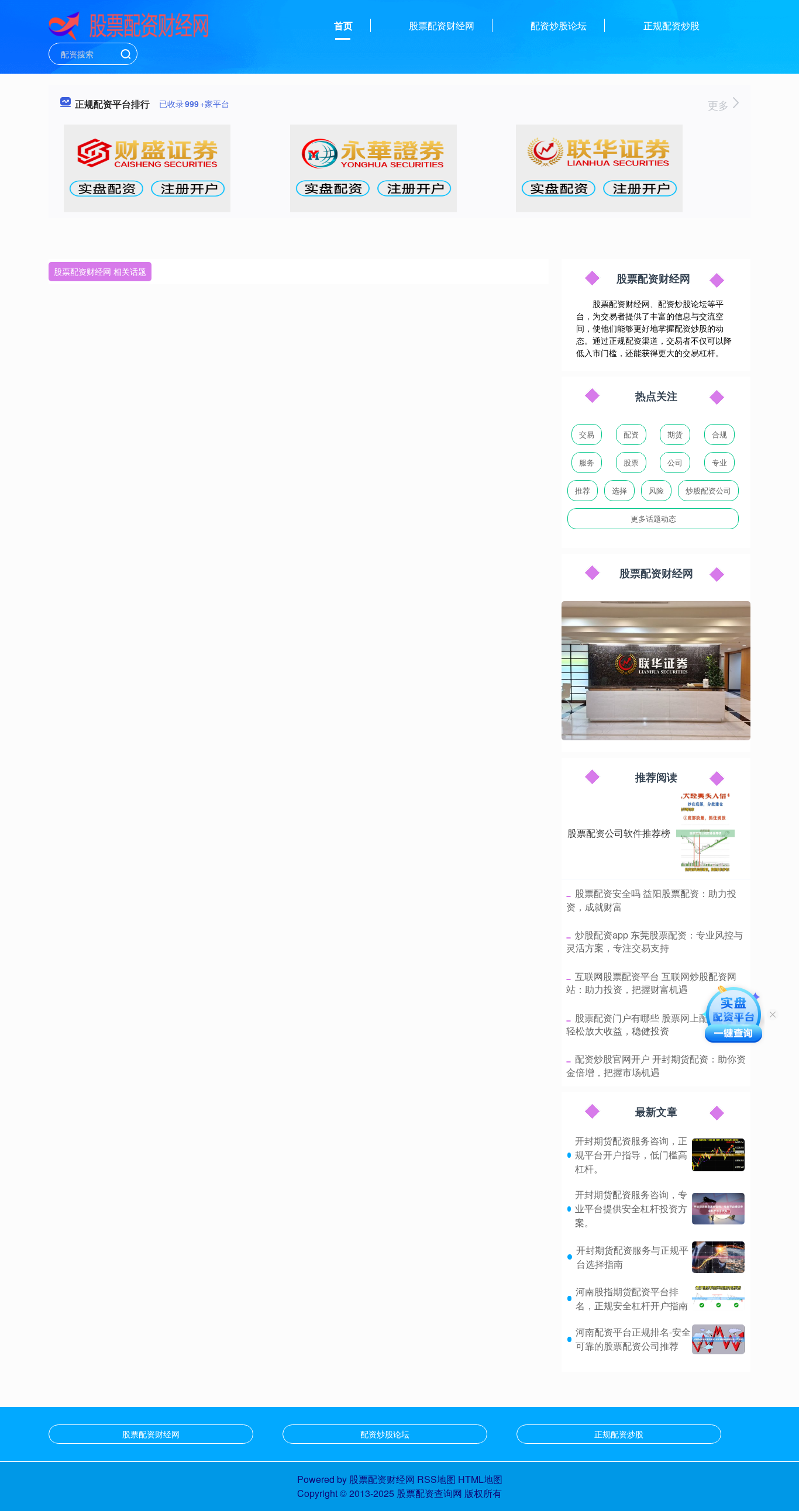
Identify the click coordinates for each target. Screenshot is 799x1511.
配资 (631, 434)
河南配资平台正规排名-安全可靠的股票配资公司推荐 (633, 1339)
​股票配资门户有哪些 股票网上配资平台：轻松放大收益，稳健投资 (656, 1024)
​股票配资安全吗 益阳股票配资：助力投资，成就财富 (651, 899)
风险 (656, 490)
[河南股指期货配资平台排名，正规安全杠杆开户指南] (718, 1298)
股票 (631, 462)
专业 (719, 462)
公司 (675, 462)
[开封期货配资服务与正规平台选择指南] (718, 1257)
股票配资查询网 (429, 1493)
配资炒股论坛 (559, 25)
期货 (675, 434)
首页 (343, 25)
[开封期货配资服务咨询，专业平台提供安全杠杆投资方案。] (718, 1208)
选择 (619, 490)
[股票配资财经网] (129, 24)
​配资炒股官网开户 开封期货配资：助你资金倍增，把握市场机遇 (656, 1065)
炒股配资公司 (708, 490)
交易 (586, 434)
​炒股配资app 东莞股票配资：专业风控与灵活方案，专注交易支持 (654, 941)
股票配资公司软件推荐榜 (618, 833)
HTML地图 (480, 1479)
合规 (719, 434)
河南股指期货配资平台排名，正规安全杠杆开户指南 (632, 1298)
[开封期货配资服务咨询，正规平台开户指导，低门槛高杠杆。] (718, 1155)
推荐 (582, 490)
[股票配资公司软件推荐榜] (705, 833)
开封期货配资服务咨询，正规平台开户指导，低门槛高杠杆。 (631, 1154)
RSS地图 (436, 1479)
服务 (586, 462)
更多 (720, 104)
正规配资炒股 (671, 25)
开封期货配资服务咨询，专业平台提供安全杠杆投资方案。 (631, 1208)
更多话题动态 (653, 518)
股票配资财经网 (441, 25)
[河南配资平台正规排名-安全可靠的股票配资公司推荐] (718, 1339)
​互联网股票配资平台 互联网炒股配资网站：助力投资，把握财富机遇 (651, 983)
